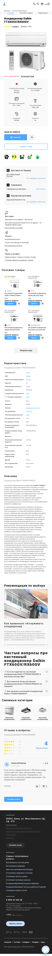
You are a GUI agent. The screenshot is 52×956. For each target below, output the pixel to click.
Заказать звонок (15, 924)
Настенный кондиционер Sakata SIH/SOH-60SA (13, 329)
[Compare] (19, 303)
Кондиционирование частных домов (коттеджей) (26, 887)
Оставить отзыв (13, 799)
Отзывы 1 (15, 26)
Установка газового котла (16, 890)
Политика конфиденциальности (19, 828)
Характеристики (44, 13)
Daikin (28, 372)
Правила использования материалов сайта (23, 831)
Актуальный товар (27, 76)
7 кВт (27, 415)
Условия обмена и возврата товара (19, 260)
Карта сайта (11, 835)
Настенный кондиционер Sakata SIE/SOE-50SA (37, 294)
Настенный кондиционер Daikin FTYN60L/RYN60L (13, 294)
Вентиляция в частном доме (17, 862)
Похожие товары (26, 13)
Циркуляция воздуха (33, 408)
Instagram (25, 942)
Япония (28, 379)
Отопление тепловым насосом (18, 880)
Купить (10, 303)
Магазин (7, 11)
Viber (43, 942)
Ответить (7, 786)
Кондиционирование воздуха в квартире (22, 883)
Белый (28, 376)
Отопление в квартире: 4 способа (19, 873)
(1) (13, 277)
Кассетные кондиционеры (42, 718)
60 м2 (28, 397)
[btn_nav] (48, 4)
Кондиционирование (19, 11)
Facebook (7, 942)
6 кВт (27, 393)
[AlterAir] (5, 4)
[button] (46, 950)
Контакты (10, 838)
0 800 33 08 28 (14, 900)
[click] (32, 137)
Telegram (35, 942)
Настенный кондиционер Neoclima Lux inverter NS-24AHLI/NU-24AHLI (37, 329)
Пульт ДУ (29, 411)
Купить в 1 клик (26, 146)
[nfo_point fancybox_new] (5, 397)
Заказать (17, 137)
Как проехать (11, 825)
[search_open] (38, 4)
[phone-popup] (34, 4)
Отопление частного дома (16, 876)
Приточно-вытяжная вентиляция (19, 869)
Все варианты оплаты (13, 246)
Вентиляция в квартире (15, 866)
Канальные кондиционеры (26, 718)
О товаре (10, 13)
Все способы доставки (14, 228)
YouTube (17, 942)
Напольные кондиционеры (9, 718)
